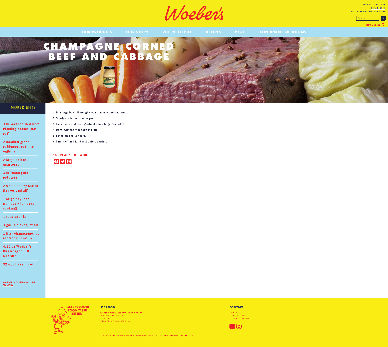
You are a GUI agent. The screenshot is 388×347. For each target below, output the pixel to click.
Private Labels (378, 8)
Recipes (213, 32)
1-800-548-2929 (237, 315)
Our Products (97, 32)
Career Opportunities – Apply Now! (368, 11)
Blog (240, 32)
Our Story (137, 32)
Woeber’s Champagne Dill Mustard (19, 283)
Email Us (233, 312)
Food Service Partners (374, 4)
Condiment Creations (283, 32)
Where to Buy (177, 32)
